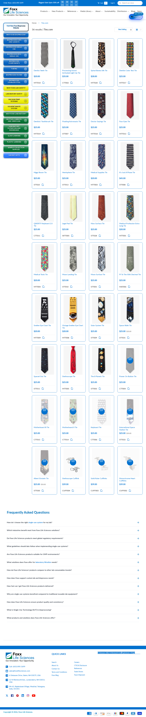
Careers (76, 662)
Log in (113, 3)
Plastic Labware (14, 142)
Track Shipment (79, 675)
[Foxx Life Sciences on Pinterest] (17, 696)
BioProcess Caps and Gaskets (14, 41)
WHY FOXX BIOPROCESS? (16, 35)
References (78, 668)
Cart (103, 3)
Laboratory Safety (14, 94)
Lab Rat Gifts (14, 155)
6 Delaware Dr (102, 653)
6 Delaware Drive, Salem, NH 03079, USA (24, 675)
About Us (55, 665)
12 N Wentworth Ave (114, 653)
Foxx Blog (55, 675)
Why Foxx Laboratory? (16, 114)
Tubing (14, 69)
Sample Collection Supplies (16, 148)
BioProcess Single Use (14, 48)
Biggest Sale (138, 15)
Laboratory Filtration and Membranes (14, 128)
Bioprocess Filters (14, 75)
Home (34, 23)
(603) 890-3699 (17, 3)
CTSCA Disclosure (80, 665)
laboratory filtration (43, 562)
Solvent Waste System (14, 107)
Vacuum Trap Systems (14, 100)
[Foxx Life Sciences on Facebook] (12, 696)
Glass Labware (14, 136)
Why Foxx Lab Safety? (16, 88)
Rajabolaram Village (128, 653)
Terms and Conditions (59, 672)
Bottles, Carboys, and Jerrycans (14, 120)
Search (54, 662)
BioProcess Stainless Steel (14, 81)
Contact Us (56, 669)
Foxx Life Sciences (25, 712)
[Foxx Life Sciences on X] (7, 696)
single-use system (35, 522)
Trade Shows (78, 672)
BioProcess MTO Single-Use (14, 55)
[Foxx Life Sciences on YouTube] (33, 696)
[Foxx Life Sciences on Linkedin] (22, 696)
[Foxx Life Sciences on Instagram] (28, 696)
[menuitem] (45, 11)
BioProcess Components (14, 62)
